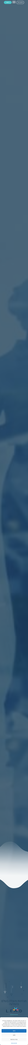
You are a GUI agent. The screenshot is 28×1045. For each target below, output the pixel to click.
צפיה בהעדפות (14, 1039)
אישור (14, 1031)
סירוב (14, 1035)
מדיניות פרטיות (14, 1043)
